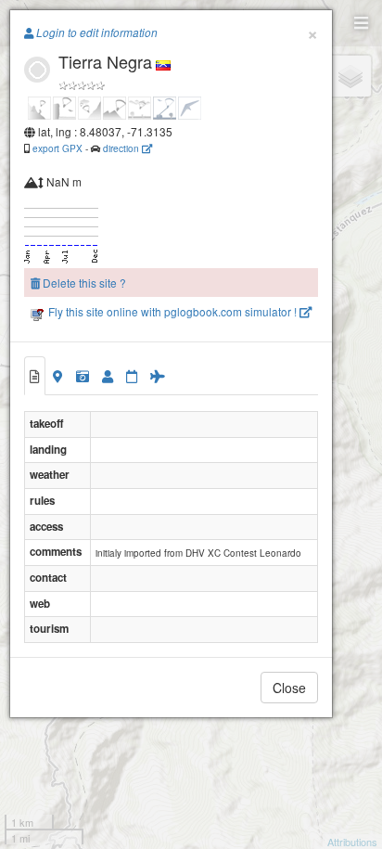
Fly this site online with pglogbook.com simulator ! (172, 311)
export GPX (57, 148)
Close (289, 687)
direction (122, 148)
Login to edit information (95, 32)
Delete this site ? (83, 282)
